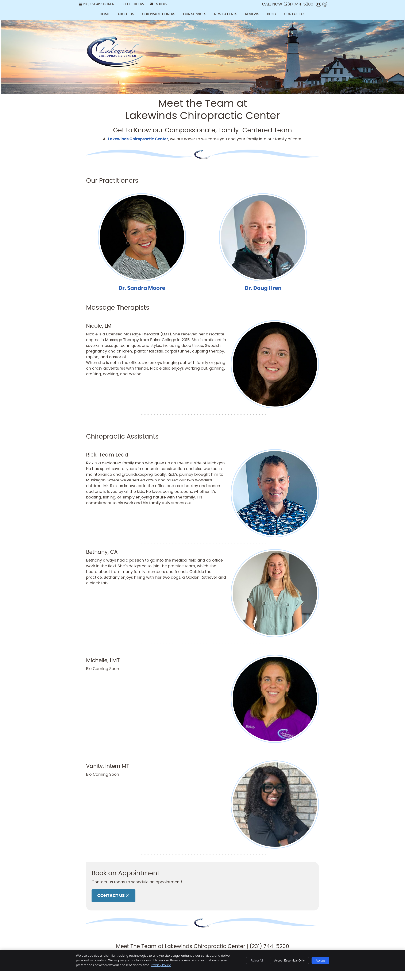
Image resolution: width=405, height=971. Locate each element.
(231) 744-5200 (298, 4)
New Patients (225, 14)
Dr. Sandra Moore (142, 288)
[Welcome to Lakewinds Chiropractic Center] (115, 70)
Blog (271, 14)
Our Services (194, 14)
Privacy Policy (161, 965)
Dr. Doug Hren (263, 288)
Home (104, 14)
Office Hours (133, 4)
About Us (125, 14)
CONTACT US (111, 896)
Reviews (252, 14)
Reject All (257, 960)
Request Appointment (99, 4)
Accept (320, 960)
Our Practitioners (158, 14)
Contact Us (294, 14)
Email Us (160, 4)
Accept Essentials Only (289, 960)
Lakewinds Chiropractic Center (138, 139)
